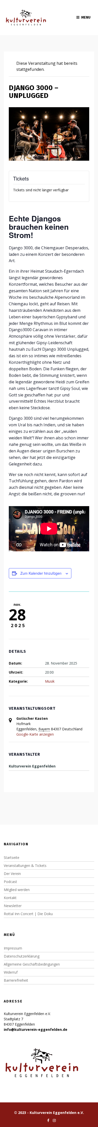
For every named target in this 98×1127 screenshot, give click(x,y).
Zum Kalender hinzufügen (41, 573)
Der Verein (12, 873)
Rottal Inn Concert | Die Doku (28, 913)
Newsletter (13, 905)
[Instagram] (53, 1120)
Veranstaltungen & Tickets (25, 865)
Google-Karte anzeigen (35, 734)
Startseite (11, 857)
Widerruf (11, 972)
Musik (50, 681)
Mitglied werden (17, 889)
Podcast (10, 881)
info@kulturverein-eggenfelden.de (35, 1029)
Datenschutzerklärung (21, 956)
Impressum (13, 948)
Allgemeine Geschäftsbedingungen (32, 964)
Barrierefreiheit (16, 980)
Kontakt (10, 897)
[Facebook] (47, 1120)
